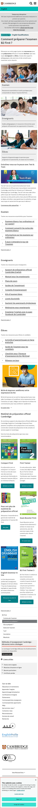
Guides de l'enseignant (15, 285)
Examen (5, 85)
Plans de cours (11, 281)
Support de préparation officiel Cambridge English (18, 271)
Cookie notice (21, 790)
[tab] (19, 222)
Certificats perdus (9, 673)
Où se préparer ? (8, 624)
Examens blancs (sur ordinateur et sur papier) (19, 222)
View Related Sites (18, 772)
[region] (19, 792)
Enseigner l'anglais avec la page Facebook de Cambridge (18, 313)
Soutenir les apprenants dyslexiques (20, 303)
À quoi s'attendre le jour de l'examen (16, 243)
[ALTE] (8, 732)
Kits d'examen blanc (13, 294)
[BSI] (8, 765)
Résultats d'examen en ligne (13, 667)
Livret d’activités (12, 298)
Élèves (5, 151)
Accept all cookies (19, 804)
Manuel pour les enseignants (17, 276)
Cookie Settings (19, 794)
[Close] (36, 780)
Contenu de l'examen (10, 618)
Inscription (6, 634)
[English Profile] (10, 740)
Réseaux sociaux (12, 360)
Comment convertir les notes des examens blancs (19, 229)
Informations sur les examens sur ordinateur (19, 236)
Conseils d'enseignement (16, 290)
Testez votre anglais (10, 665)
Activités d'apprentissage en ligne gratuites (19, 341)
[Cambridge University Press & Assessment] (15, 753)
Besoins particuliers (10, 670)
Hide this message (19, 30)
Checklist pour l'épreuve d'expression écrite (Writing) (17, 354)
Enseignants (7, 118)
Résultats (6, 637)
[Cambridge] (8, 3)
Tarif (4, 631)
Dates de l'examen (9, 628)
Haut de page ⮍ (6, 250)
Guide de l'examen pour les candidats (16, 348)
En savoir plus (7, 654)
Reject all (19, 799)
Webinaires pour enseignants (17, 307)
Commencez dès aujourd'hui (10, 205)
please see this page (26, 28)
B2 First (4, 615)
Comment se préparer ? (10, 621)
